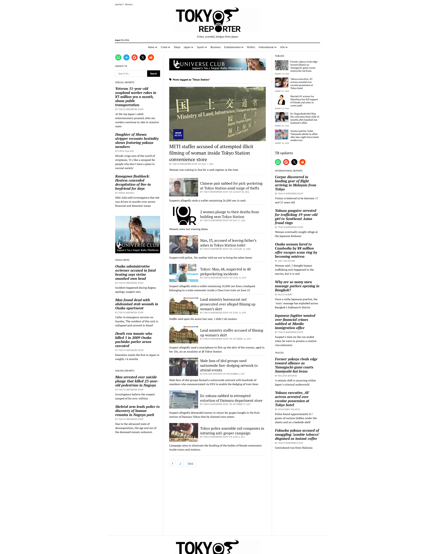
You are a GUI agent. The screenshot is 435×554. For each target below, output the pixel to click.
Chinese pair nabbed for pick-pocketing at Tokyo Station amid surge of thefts (231, 185)
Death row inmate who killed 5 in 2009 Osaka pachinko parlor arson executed (133, 339)
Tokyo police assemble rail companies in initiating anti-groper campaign (232, 430)
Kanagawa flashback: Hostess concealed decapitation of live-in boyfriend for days (133, 182)
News (151, 47)
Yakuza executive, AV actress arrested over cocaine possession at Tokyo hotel (301, 83)
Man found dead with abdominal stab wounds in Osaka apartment (136, 304)
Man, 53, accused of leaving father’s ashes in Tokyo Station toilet (228, 243)
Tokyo (177, 47)
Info (282, 47)
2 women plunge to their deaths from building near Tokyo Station (229, 214)
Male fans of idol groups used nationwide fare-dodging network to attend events (229, 365)
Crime (164, 47)
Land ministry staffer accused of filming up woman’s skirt (231, 332)
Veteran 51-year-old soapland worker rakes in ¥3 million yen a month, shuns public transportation (135, 96)
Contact (119, 4)
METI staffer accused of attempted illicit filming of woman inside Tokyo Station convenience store (211, 152)
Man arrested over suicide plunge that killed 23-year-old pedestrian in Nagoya (137, 381)
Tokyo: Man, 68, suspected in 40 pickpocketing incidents (225, 271)
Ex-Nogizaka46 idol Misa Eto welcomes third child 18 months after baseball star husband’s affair (304, 118)
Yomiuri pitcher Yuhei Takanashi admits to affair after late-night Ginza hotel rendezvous (304, 135)
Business (216, 47)
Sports (200, 47)
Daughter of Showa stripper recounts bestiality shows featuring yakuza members (137, 140)
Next (190, 463)
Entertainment (232, 47)
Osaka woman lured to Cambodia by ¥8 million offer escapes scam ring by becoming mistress (296, 250)
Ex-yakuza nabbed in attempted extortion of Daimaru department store (231, 398)
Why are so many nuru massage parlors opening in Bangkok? (297, 286)
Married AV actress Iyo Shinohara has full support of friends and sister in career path (304, 101)
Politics (251, 47)
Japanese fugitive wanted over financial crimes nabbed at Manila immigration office (295, 321)
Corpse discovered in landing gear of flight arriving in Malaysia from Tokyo (295, 183)
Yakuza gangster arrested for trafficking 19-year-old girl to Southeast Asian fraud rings (296, 216)
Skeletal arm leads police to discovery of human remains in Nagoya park (137, 410)
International (266, 47)
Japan (187, 47)
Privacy (129, 4)
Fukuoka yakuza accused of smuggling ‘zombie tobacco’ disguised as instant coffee (297, 434)
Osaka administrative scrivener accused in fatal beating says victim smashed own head (135, 272)
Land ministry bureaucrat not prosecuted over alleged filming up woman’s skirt (227, 304)
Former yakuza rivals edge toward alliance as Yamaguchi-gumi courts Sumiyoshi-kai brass (303, 66)
